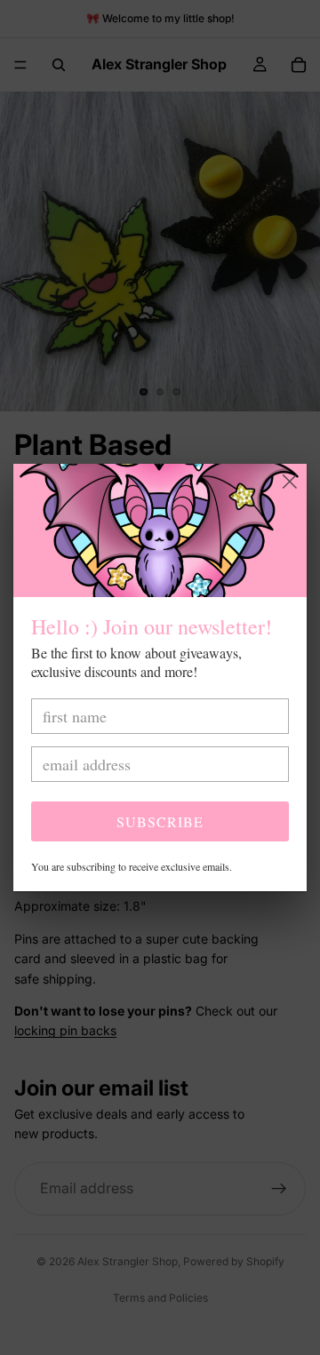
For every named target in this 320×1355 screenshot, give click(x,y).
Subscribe (160, 821)
